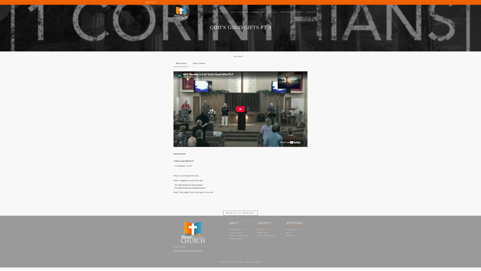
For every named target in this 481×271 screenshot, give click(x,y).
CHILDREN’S (292, 229)
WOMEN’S (291, 235)
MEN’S (289, 232)
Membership (235, 238)
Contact (311, 12)
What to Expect (266, 235)
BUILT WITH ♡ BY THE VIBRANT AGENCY (240, 262)
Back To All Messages (240, 213)
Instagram (179, 247)
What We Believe (238, 235)
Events (261, 229)
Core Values (236, 232)
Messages (263, 232)
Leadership (235, 229)
